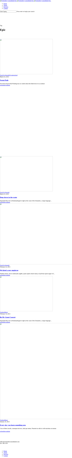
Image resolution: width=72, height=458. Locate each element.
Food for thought (4, 75)
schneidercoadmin (5, 85)
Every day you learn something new (13, 425)
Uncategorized (13, 75)
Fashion (2, 312)
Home (5, 451)
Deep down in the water (8, 197)
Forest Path (4, 80)
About (5, 452)
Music (6, 312)
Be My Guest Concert (7, 317)
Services (6, 454)
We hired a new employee (9, 270)
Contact (6, 456)
